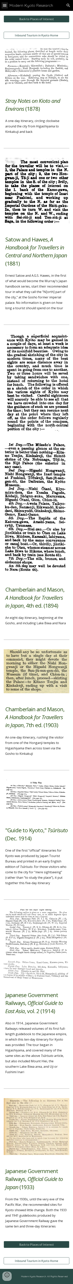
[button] (4, 5)
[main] (36, 105)
